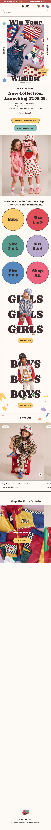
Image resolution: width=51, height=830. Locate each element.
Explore (22, 540)
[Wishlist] (43, 6)
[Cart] (47, 6)
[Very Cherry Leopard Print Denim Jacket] (22, 451)
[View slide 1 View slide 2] (25, 50)
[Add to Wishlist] (41, 426)
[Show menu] (3, 6)
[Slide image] (25, 50)
